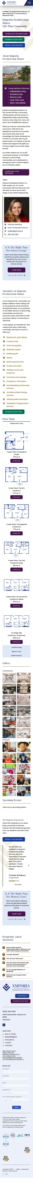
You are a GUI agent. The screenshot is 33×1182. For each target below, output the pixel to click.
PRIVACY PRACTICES (8, 1052)
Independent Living (18, 91)
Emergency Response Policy (11, 1054)
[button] (15, 884)
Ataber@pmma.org (15, 231)
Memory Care (15, 97)
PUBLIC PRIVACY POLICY (9, 1051)
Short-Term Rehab (17, 103)
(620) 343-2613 (9, 1011)
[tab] (16, 423)
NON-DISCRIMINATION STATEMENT (12, 1057)
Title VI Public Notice (9, 1056)
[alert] (16, 807)
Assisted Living (16, 94)
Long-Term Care (17, 100)
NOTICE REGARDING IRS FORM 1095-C (13, 1059)
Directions (6, 1019)
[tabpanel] (16, 535)
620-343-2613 (13, 234)
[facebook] (4, 1025)
